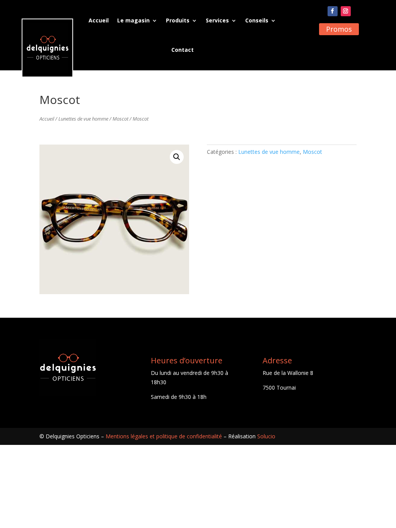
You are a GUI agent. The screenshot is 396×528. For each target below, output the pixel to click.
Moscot (120, 118)
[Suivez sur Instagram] (346, 11)
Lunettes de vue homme (83, 118)
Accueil (99, 20)
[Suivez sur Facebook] (333, 11)
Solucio (266, 436)
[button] (177, 157)
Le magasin (133, 20)
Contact (182, 49)
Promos (339, 29)
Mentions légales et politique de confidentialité (164, 436)
